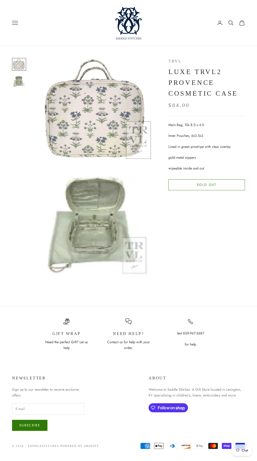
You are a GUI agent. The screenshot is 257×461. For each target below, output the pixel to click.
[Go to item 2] (19, 81)
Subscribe (29, 425)
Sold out (207, 184)
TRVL (175, 61)
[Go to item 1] (19, 64)
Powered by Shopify (79, 445)
